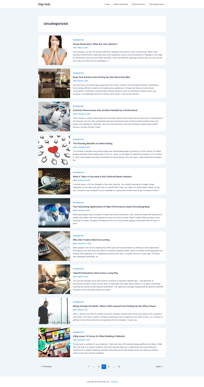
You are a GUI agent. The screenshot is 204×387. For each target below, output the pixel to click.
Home (107, 4)
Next (159, 366)
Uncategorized (78, 40)
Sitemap (114, 382)
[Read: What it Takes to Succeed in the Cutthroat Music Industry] (54, 181)
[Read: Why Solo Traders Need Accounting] (54, 246)
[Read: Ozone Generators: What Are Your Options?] (54, 50)
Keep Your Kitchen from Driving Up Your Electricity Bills (101, 77)
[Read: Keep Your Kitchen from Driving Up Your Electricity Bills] (54, 83)
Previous (46, 366)
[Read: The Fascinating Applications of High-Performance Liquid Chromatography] (54, 213)
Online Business (138, 4)
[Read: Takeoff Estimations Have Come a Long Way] (54, 279)
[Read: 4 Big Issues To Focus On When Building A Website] (54, 342)
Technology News (156, 4)
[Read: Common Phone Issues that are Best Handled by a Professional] (54, 116)
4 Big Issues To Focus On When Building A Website (99, 336)
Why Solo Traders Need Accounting (91, 240)
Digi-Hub (44, 4)
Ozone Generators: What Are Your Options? (95, 44)
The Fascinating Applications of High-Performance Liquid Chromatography (111, 206)
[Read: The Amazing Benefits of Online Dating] (54, 149)
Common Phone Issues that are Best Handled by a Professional (105, 110)
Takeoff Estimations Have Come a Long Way (95, 273)
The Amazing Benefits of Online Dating (92, 143)
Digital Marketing (121, 4)
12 (119, 366)
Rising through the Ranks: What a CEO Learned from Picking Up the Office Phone (114, 306)
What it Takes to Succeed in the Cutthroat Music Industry (102, 176)
